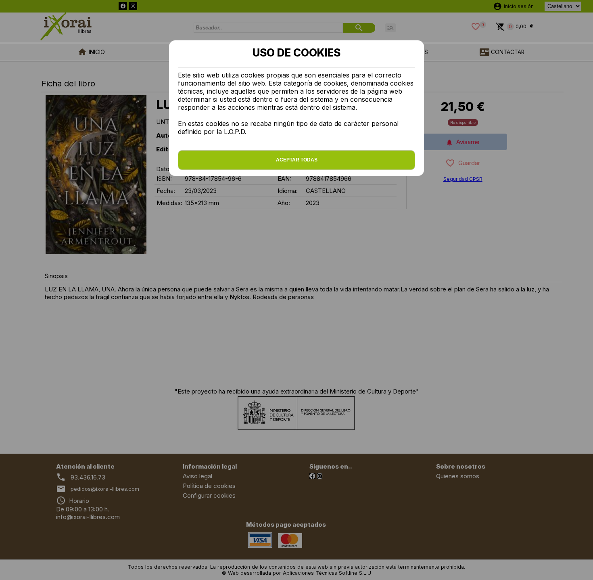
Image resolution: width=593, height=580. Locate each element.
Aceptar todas (296, 160)
